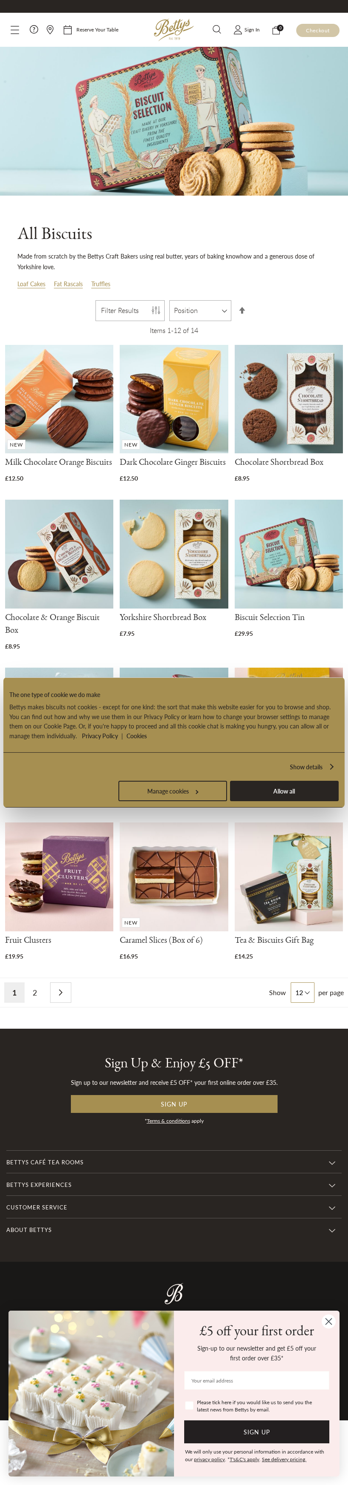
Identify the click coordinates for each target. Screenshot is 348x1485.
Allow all (284, 791)
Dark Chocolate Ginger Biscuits (173, 463)
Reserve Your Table (97, 29)
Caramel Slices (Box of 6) (161, 941)
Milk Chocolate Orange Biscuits (58, 463)
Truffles (100, 283)
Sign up (174, 1104)
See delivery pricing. (284, 1459)
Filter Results (120, 310)
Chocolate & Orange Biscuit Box (52, 625)
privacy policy (209, 1459)
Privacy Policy (100, 735)
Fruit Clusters (28, 941)
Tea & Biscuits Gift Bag (274, 941)
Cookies (136, 735)
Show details (306, 766)
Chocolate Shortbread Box (279, 463)
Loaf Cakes (31, 283)
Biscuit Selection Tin (270, 619)
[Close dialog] (328, 1321)
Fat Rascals (68, 283)
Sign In (252, 29)
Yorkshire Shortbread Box (163, 619)
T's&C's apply (244, 1459)
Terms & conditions (168, 1120)
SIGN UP (257, 1432)
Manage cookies (168, 791)
